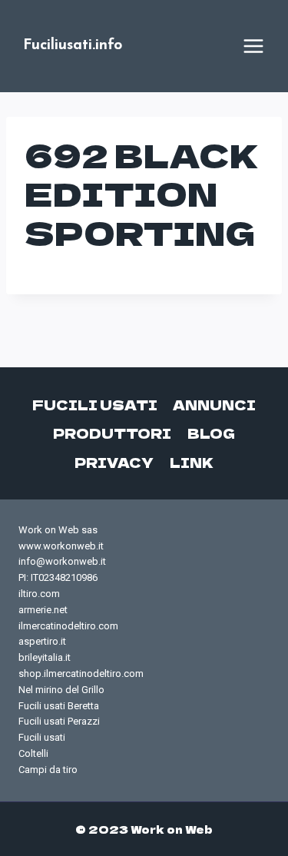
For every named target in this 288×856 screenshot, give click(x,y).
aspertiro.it (42, 641)
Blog (211, 433)
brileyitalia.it (44, 657)
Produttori (112, 433)
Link (192, 462)
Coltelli (33, 753)
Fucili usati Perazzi (59, 721)
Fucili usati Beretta (58, 706)
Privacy (114, 462)
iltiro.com (39, 593)
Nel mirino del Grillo (61, 689)
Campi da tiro (48, 769)
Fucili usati (94, 404)
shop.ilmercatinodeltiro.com (81, 673)
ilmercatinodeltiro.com (68, 626)
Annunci (214, 404)
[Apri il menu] (253, 46)
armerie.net (43, 609)
